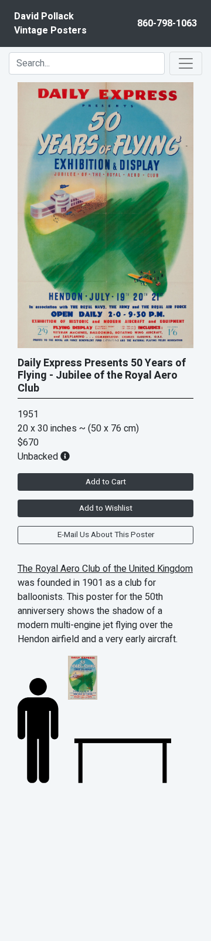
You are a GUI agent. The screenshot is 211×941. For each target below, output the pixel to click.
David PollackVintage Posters (50, 23)
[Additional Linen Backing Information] (65, 457)
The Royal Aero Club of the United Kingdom (105, 569)
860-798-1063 (167, 23)
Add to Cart (106, 482)
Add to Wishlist (105, 508)
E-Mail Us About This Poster (105, 535)
